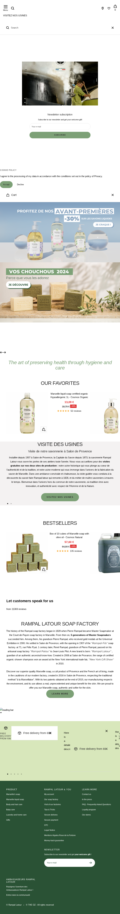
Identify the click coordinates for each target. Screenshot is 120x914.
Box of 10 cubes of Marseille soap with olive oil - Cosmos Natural (69, 535)
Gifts (8, 820)
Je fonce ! (24, 336)
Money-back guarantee (54, 840)
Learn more (60, 694)
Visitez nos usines (15, 15)
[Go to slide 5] (21, 774)
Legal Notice (49, 830)
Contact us (86, 794)
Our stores (86, 815)
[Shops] (102, 8)
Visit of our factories (52, 804)
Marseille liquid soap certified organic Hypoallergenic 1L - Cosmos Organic (69, 395)
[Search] (12, 8)
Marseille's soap (13, 794)
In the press (87, 799)
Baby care (10, 810)
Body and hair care (14, 804)
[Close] (113, 28)
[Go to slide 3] (14, 774)
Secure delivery (51, 815)
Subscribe (60, 135)
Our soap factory (51, 799)
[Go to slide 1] (7, 503)
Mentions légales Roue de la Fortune (60, 835)
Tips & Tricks (49, 810)
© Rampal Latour (14, 905)
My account (49, 794)
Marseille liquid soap (15, 799)
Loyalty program (89, 810)
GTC (46, 825)
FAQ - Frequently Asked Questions (96, 804)
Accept (6, 184)
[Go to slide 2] (11, 503)
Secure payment (51, 820)
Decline (20, 184)
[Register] (90, 863)
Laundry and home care (16, 815)
